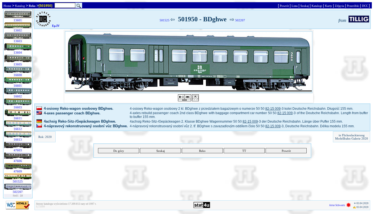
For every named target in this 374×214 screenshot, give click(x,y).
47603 (18, 150)
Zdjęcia (339, 5)
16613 (18, 139)
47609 (18, 171)
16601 (18, 85)
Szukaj (305, 5)
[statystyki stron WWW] (202, 207)
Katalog (20, 5)
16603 (18, 107)
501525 (18, 181)
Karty (328, 5)
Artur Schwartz (337, 205)
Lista (294, 5)
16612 (18, 129)
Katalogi (317, 5)
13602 (18, 30)
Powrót (284, 5)
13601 (18, 20)
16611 (18, 118)
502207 (18, 191)
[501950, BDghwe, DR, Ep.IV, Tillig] (188, 62)
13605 (18, 64)
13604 (18, 52)
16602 (18, 96)
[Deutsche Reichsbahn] (43, 25)
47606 (18, 161)
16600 (18, 75)
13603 (18, 41)
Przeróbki (353, 5)
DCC (365, 5)
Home (7, 5)
